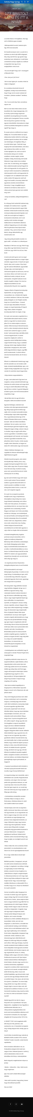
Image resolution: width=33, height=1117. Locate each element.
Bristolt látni (16, 8)
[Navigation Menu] (28, 1)
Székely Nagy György (12, 2)
